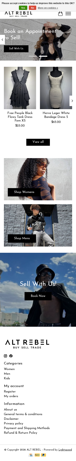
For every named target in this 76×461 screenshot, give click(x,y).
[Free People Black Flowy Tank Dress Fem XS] (20, 88)
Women (9, 369)
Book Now (38, 296)
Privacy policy (13, 423)
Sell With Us (16, 48)
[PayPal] (37, 455)
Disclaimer (11, 419)
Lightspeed (65, 450)
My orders (11, 396)
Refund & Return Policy (20, 432)
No (32, 8)
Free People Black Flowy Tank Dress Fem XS (20, 117)
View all (38, 142)
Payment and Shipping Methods (27, 428)
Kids (7, 378)
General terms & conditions (23, 414)
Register (10, 391)
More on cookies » (48, 8)
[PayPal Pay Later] (43, 455)
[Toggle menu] (68, 13)
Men (7, 373)
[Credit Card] (30, 455)
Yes (23, 8)
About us (10, 409)
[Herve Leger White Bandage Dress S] (56, 88)
